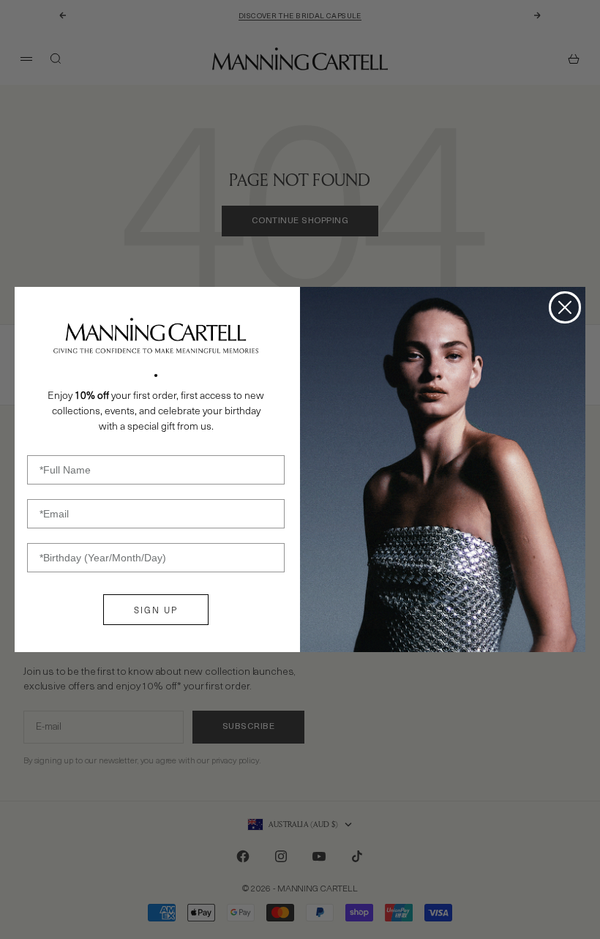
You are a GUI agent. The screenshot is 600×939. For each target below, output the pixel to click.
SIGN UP (156, 609)
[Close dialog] (565, 307)
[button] (155, 336)
